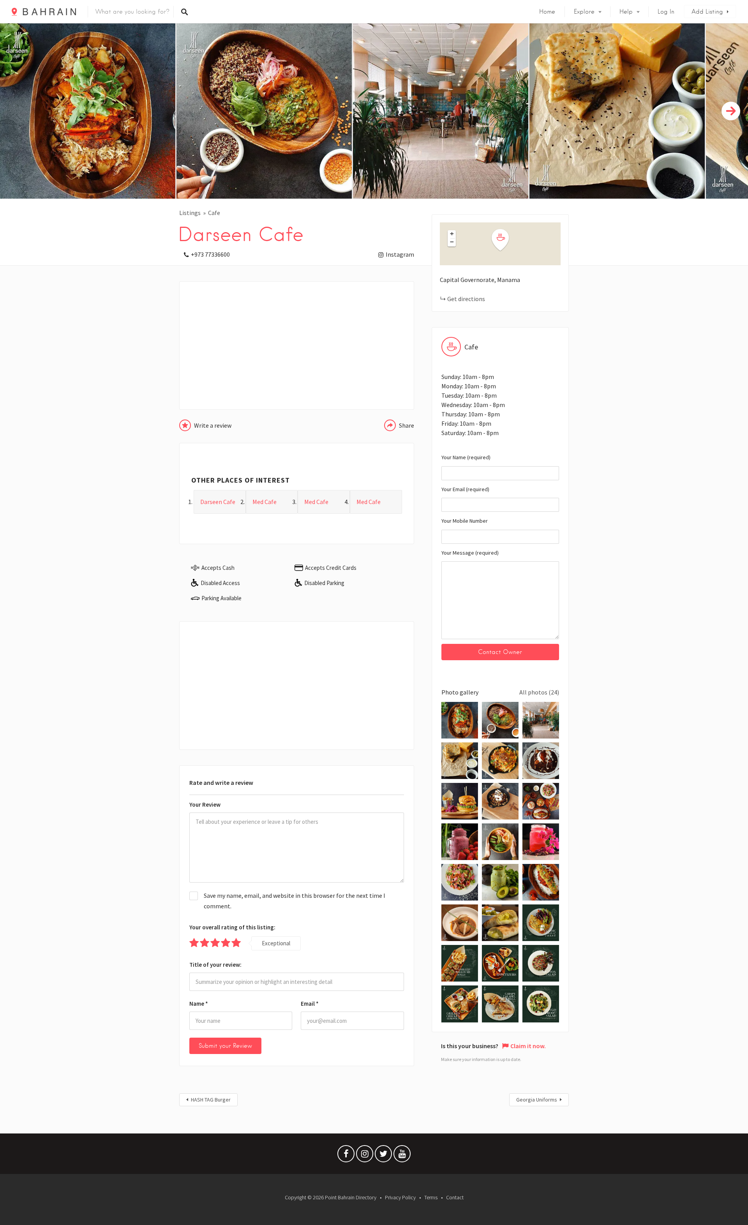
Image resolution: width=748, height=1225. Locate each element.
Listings (190, 213)
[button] (505, 240)
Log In (666, 11)
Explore (584, 11)
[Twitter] (383, 1155)
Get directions (466, 299)
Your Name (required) (465, 457)
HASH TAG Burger (211, 1099)
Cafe (214, 213)
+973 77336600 (210, 254)
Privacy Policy (400, 1197)
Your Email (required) (465, 489)
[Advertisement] (296, 345)
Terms (431, 1197)
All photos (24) (539, 692)
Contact (455, 1197)
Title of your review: (215, 964)
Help (626, 11)
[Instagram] (364, 1155)
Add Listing (707, 11)
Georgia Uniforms (536, 1099)
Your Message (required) (470, 552)
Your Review (205, 804)
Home (547, 11)
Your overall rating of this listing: (232, 927)
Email (310, 1003)
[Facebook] (346, 1155)
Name (198, 1003)
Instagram (400, 254)
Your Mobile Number (464, 520)
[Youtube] (402, 1155)
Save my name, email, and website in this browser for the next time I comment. (294, 901)
